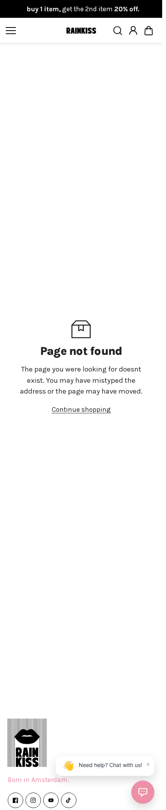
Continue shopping (81, 409)
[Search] (117, 30)
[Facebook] (15, 800)
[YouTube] (51, 800)
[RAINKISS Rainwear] (81, 30)
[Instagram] (33, 800)
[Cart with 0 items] (148, 30)
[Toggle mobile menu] (34, 30)
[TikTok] (68, 800)
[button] (148, 30)
